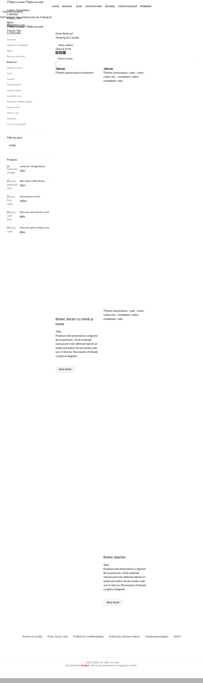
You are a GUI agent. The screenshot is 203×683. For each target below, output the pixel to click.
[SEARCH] (199, 11)
